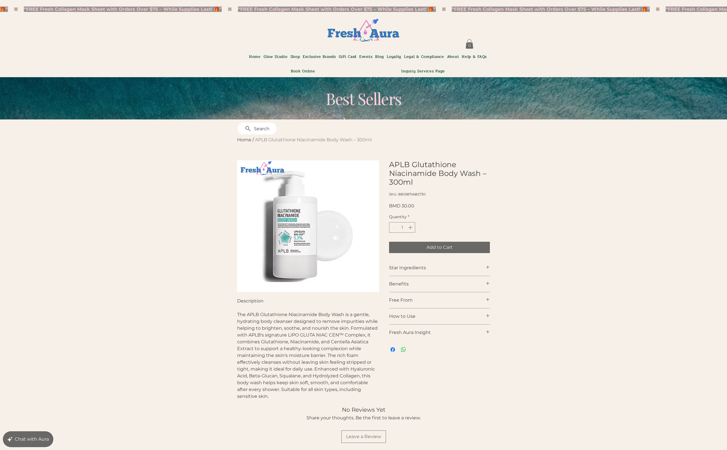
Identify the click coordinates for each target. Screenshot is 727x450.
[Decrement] (393, 227)
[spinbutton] (402, 227)
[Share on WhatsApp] (403, 349)
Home (244, 139)
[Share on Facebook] (392, 349)
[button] (319, 57)
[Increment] (410, 227)
